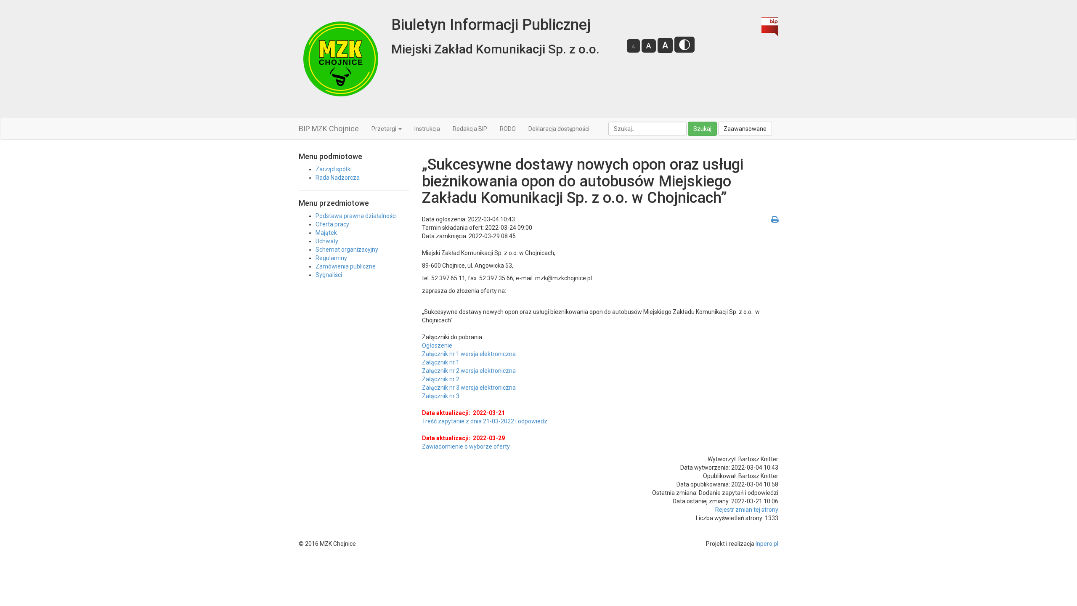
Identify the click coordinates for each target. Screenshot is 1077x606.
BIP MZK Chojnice (329, 128)
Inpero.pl (767, 543)
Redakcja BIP (470, 128)
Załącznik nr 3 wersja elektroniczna (469, 387)
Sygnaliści (329, 274)
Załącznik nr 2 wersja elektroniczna (469, 370)
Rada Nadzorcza (338, 177)
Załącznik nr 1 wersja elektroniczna (469, 354)
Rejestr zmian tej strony (746, 509)
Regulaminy (331, 258)
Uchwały (327, 241)
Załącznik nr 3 (440, 396)
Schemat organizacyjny (347, 249)
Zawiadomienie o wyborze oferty (466, 446)
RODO (508, 128)
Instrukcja (427, 128)
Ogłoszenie (437, 345)
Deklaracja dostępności (558, 128)
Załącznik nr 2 (440, 379)
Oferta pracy (332, 224)
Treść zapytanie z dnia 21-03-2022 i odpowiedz (484, 421)
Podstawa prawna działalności (356, 216)
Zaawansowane (745, 128)
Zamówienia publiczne (346, 266)
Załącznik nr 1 (440, 362)
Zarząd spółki (334, 169)
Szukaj (702, 128)
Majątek (326, 232)
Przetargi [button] (384, 128)
